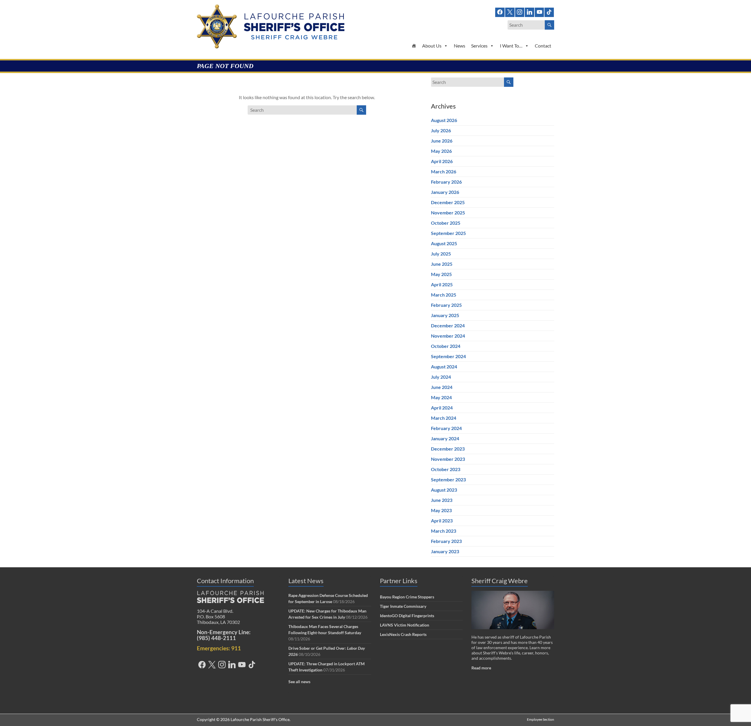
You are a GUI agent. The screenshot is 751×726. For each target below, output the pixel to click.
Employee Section (540, 719)
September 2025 (448, 233)
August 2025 (444, 243)
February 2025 (446, 305)
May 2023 (441, 510)
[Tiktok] (549, 11)
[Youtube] (539, 11)
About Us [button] (432, 45)
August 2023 (444, 490)
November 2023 (448, 459)
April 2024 (442, 407)
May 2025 (441, 274)
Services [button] (479, 45)
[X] (510, 11)
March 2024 (443, 418)
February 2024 (446, 428)
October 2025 (445, 223)
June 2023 (441, 500)
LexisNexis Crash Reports (403, 634)
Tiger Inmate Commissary (403, 606)
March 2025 (443, 294)
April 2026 (442, 161)
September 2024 (448, 356)
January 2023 (445, 551)
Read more (481, 667)
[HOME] (414, 46)
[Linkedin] (530, 11)
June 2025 (441, 264)
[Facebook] (500, 11)
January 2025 (445, 315)
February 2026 (446, 182)
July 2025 (441, 253)
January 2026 (445, 192)
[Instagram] (520, 11)
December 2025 (448, 202)
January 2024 (445, 438)
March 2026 (443, 171)
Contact (543, 45)
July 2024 (441, 377)
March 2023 (443, 531)
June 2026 (441, 140)
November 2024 (448, 336)
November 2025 (448, 212)
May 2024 (441, 397)
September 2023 (448, 479)
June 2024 (441, 387)
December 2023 (448, 448)
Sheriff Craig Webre (499, 581)
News (459, 45)
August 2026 (444, 120)
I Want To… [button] (511, 45)
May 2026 (441, 151)
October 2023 (445, 469)
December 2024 (448, 325)
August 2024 (444, 366)
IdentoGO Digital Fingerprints (407, 615)
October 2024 (445, 346)
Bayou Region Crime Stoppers (407, 596)
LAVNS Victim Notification (404, 624)
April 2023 (442, 520)
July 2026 (441, 130)
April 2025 (442, 284)
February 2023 (446, 541)
